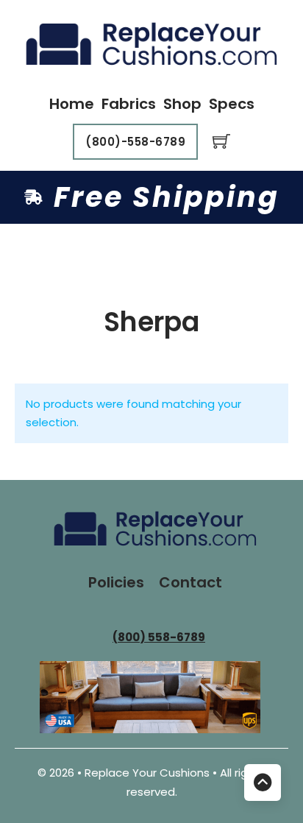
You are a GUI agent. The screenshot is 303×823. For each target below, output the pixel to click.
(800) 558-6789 (159, 637)
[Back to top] (262, 782)
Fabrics (128, 103)
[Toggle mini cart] (221, 141)
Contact (190, 582)
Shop (182, 103)
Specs (231, 103)
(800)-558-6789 (135, 141)
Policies (116, 582)
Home (71, 103)
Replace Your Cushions (149, 772)
